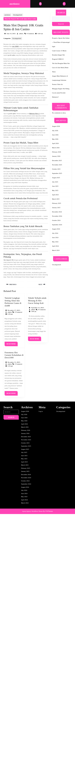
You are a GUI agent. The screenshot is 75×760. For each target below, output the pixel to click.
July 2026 (55, 130)
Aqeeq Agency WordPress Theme (32, 511)
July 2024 (55, 233)
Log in (41, 411)
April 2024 (55, 246)
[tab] (40, 3)
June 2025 (55, 186)
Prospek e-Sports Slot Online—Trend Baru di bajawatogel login (61, 42)
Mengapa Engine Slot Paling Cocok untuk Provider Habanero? (60, 93)
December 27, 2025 (14, 310)
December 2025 (57, 160)
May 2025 (55, 190)
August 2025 (56, 177)
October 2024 (56, 220)
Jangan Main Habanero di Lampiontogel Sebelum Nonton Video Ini (60, 80)
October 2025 (56, 169)
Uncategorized (17, 15)
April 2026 (55, 143)
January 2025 (56, 207)
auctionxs (14, 3)
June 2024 (55, 237)
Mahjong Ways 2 (34, 113)
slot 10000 (15, 46)
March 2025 (55, 199)
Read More (12, 344)
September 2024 (57, 224)
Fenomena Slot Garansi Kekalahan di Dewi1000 (14, 355)
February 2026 (56, 152)
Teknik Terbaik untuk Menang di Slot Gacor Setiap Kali (37, 300)
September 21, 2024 (37, 307)
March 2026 (55, 147)
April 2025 (55, 195)
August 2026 (56, 126)
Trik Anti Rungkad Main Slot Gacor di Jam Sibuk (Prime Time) (61, 68)
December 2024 (57, 212)
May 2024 (55, 242)
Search (61, 12)
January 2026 (56, 156)
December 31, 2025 (14, 362)
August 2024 (56, 229)
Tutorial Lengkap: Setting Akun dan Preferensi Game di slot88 (13, 302)
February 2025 (56, 203)
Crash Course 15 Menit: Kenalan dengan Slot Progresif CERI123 (59, 55)
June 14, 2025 (11, 33)
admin (21, 33)
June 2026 (55, 135)
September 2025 (57, 173)
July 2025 (55, 182)
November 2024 (57, 216)
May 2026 (55, 139)
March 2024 (55, 250)
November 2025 (57, 165)
